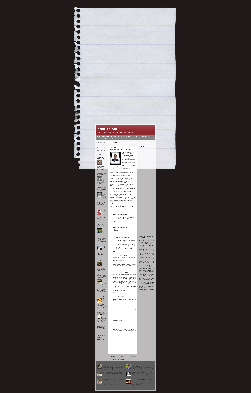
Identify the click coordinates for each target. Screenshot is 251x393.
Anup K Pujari (148, 243)
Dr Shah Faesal (141, 254)
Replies (115, 234)
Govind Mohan (144, 257)
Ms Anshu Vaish (141, 266)
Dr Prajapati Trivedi (149, 253)
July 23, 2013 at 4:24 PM (122, 326)
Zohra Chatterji (141, 292)
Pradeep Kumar (142, 274)
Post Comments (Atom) (119, 359)
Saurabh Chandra (148, 283)
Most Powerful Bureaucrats (109, 136)
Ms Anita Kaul (151, 265)
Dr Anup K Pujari (141, 253)
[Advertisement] (146, 192)
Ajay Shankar (151, 239)
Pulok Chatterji (150, 274)
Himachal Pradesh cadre (121, 206)
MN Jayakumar (149, 262)
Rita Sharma (152, 279)
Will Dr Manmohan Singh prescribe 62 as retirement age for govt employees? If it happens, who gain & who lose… (113, 373)
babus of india (108, 128)
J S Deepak (147, 258)
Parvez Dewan (151, 272)
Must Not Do (121, 136)
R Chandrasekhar (146, 275)
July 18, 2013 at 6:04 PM (122, 227)
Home (98, 136)
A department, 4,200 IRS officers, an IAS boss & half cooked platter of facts (112, 365)
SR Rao (152, 280)
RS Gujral (152, 277)
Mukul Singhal (151, 266)
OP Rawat (148, 270)
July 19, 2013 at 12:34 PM (123, 272)
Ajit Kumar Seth (148, 240)
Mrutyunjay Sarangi (146, 265)
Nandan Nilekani (143, 268)
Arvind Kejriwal (148, 245)
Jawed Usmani (150, 260)
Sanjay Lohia (145, 282)
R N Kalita (151, 275)
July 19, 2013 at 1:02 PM (126, 237)
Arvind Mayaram (142, 246)
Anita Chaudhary (141, 243)
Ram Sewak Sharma (145, 279)
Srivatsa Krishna (148, 286)
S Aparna (144, 280)
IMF (127, 206)
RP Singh (147, 277)
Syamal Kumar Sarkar (145, 287)
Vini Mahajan (146, 290)
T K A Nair (145, 289)
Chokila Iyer (146, 252)
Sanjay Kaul (140, 282)
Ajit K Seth (141, 240)
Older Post (133, 356)
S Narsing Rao (148, 280)
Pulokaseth (141, 275)
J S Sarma (151, 258)
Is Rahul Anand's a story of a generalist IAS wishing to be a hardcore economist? (122, 148)
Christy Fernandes (151, 252)
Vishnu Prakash (151, 290)
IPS (119, 138)
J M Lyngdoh (143, 258)
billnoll (124, 388)
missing (130, 206)
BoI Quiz (124, 138)
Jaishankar (144, 260)
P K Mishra (143, 271)
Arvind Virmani (149, 246)
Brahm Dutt (142, 252)
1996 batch (115, 206)
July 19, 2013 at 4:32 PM (120, 296)
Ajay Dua (146, 239)
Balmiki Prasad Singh (150, 249)
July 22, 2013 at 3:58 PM (122, 317)
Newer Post (112, 356)
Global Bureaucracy (144, 136)
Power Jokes (100, 138)
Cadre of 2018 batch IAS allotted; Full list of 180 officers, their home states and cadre (143, 373)
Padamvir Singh (144, 272)
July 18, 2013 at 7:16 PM (122, 255)
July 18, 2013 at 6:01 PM (122, 214)
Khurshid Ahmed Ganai (148, 261)
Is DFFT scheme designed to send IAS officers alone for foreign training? (113, 380)
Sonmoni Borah (141, 286)
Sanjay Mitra (151, 282)
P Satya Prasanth (148, 271)
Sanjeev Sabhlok (141, 283)
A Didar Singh (141, 239)
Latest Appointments (110, 138)
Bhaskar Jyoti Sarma (142, 250)
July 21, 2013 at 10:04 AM (123, 308)
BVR (144, 249)
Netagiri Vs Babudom (131, 136)
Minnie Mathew (144, 263)
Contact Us (131, 138)
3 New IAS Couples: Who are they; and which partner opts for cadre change (142, 380)
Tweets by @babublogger (143, 146)
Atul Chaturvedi (149, 248)
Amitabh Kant (149, 242)
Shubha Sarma (151, 285)
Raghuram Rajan (142, 278)
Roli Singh (140, 280)
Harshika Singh (150, 257)
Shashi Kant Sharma (144, 285)
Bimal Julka (148, 250)
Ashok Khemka (143, 248)
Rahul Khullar (148, 278)
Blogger (132, 388)
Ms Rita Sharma (146, 266)
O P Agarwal (144, 270)
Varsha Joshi (141, 290)
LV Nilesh (144, 262)
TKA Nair (151, 289)
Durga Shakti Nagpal (149, 254)
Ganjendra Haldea (148, 256)
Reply (114, 223)
